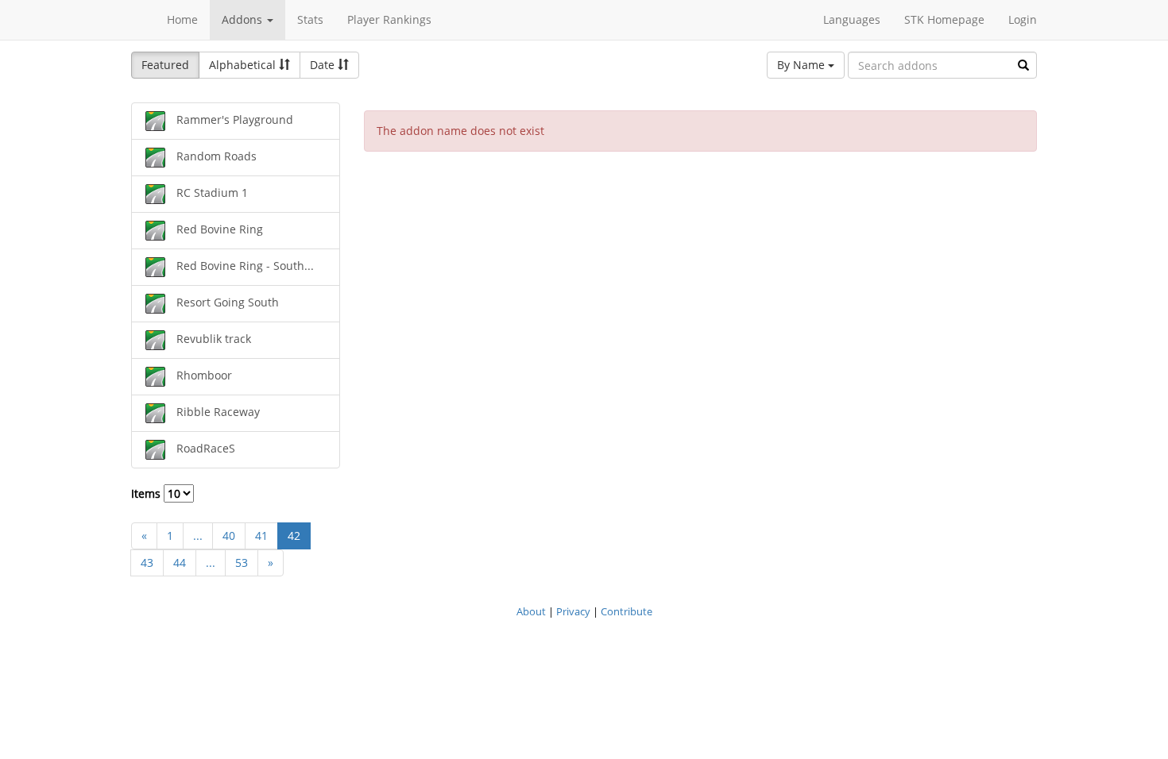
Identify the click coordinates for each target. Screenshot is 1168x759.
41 (261, 535)
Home (182, 19)
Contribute (626, 611)
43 (147, 562)
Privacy (573, 611)
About (531, 611)
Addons (243, 19)
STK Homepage (944, 19)
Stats (310, 19)
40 (228, 535)
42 (294, 535)
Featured (165, 64)
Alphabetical (244, 64)
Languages (851, 19)
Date (324, 64)
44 (179, 562)
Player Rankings (389, 19)
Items (147, 493)
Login (1022, 19)
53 (241, 562)
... (198, 535)
